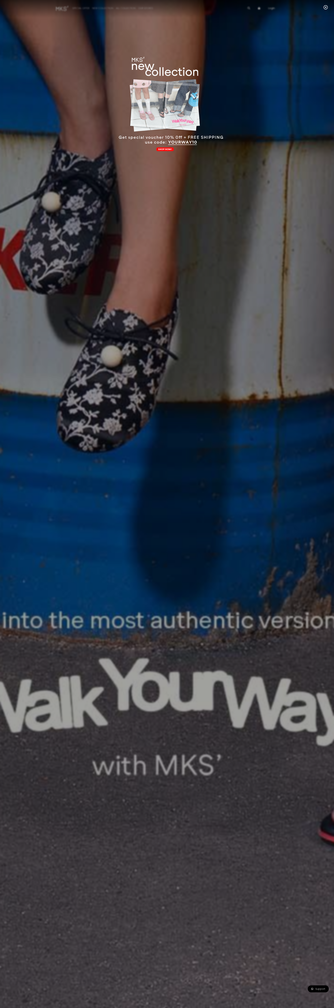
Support (319, 989)
